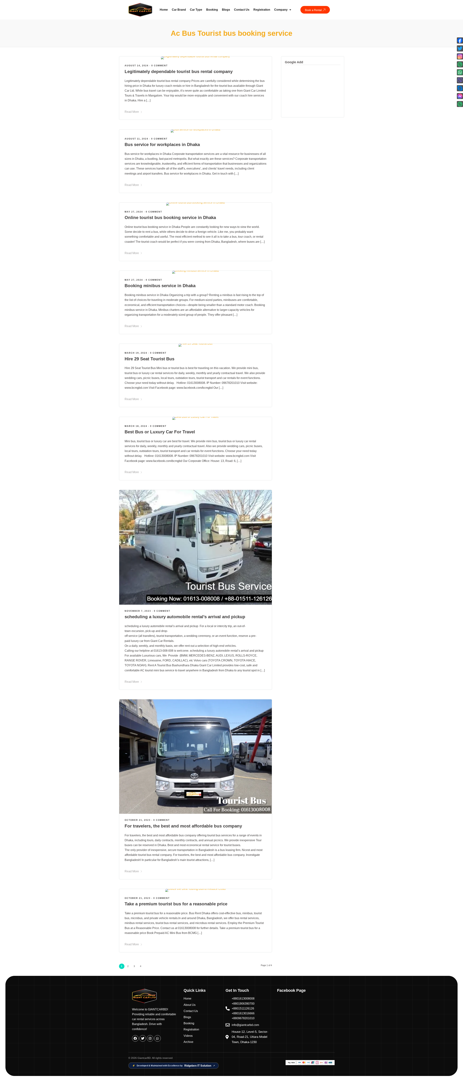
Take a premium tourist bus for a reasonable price (176, 903)
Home (164, 9)
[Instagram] (150, 1038)
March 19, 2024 (136, 353)
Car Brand (179, 9)
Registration (261, 9)
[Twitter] (142, 1038)
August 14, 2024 (136, 65)
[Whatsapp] (157, 1038)
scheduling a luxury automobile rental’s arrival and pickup (185, 616)
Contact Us (241, 9)
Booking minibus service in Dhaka (160, 285)
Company (281, 9)
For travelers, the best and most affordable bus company (183, 826)
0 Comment (159, 65)
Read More (132, 111)
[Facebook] (135, 1038)
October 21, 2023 (137, 820)
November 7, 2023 (138, 611)
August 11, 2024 (136, 139)
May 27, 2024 (134, 212)
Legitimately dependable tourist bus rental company (179, 71)
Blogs (226, 9)
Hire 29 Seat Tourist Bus (149, 358)
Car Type (196, 9)
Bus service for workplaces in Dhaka (162, 144)
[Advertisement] (312, 91)
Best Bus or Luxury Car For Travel (160, 431)
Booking (212, 9)
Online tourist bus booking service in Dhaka (170, 217)
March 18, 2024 (136, 426)
